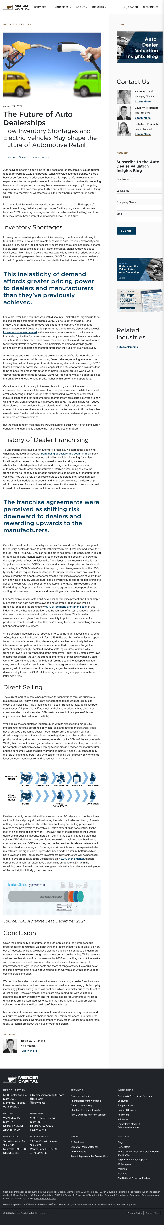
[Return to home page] (16, 7)
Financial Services (127, 1110)
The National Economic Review (134, 1178)
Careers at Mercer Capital (84, 1146)
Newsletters (124, 1146)
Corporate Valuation (80, 1096)
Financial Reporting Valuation (85, 1100)
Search (133, 7)
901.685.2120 (11, 1106)
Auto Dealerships (127, 347)
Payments (152, 7)
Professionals (77, 1142)
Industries (125, 1090)
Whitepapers (124, 1164)
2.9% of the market (72, 858)
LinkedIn (38, 1098)
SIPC (86, 1191)
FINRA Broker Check (45, 1198)
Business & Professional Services (135, 1096)
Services (76, 1090)
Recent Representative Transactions (89, 1156)
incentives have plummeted (20, 332)
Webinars (122, 1168)
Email (120, 213)
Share (11, 157)
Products (122, 1173)
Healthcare (123, 1114)
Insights (124, 1137)
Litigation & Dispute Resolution (86, 1110)
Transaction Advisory (81, 1105)
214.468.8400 (11, 1129)
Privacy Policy (134, 1213)
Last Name (123, 190)
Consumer (123, 1100)
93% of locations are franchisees (65, 606)
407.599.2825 (38, 1152)
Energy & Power (126, 1105)
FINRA (79, 1191)
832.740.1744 (38, 1129)
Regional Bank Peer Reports (132, 1159)
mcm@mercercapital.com (48, 1095)
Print (25, 157)
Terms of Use (152, 1213)
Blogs (120, 1142)
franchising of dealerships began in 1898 (66, 453)
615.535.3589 (11, 1152)
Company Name (126, 202)
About (75, 1137)
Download (42, 157)
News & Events (78, 1151)
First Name (123, 179)
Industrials (123, 1119)
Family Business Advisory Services (88, 1114)
